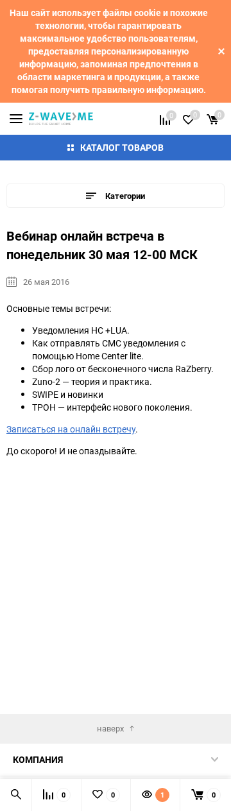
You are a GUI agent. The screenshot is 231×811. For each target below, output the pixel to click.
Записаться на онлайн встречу (70, 429)
